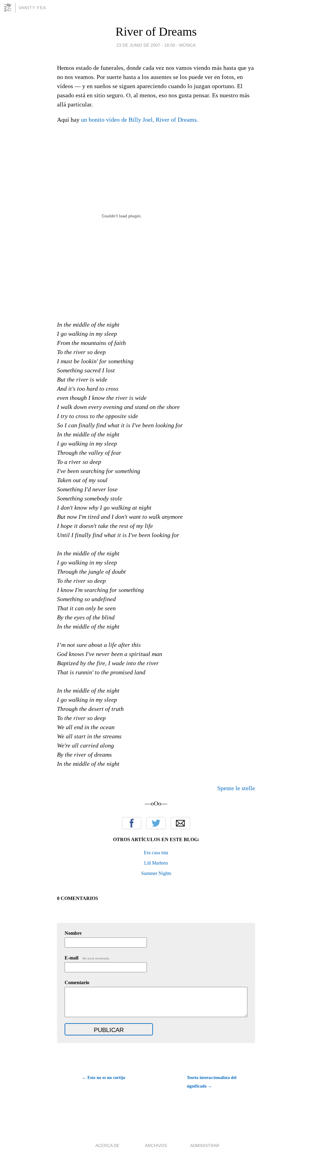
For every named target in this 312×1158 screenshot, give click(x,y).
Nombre (73, 933)
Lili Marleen (156, 863)
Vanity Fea (32, 7)
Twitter (156, 823)
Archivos (156, 1145)
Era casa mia (156, 852)
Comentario (77, 982)
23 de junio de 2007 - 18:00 (145, 45)
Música (187, 45)
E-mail (87, 957)
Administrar (204, 1145)
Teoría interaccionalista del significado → (211, 1081)
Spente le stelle (236, 788)
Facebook (131, 823)
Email (180, 823)
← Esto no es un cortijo (103, 1077)
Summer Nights (156, 873)
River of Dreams (156, 31)
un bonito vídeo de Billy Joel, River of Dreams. (139, 119)
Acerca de (107, 1145)
